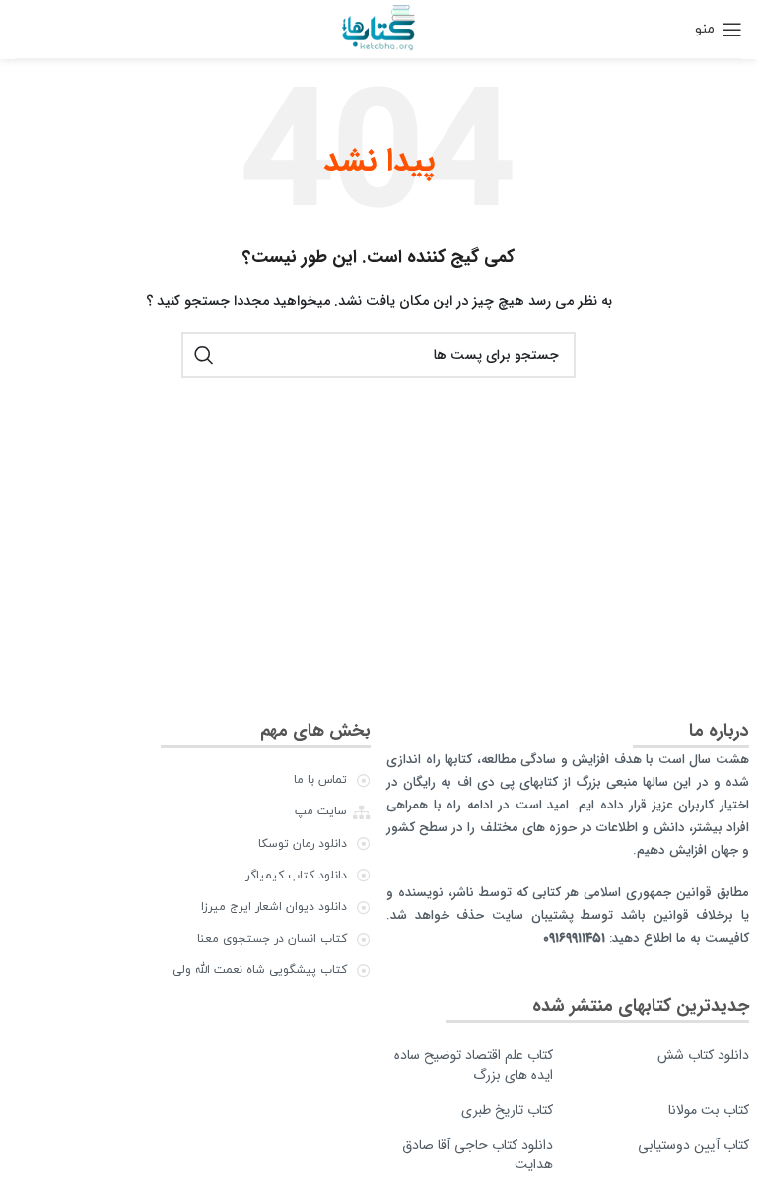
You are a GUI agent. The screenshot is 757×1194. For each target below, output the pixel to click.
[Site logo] (378, 28)
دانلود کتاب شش (703, 1055)
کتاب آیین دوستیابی (693, 1145)
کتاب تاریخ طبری (507, 1110)
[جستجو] (204, 355)
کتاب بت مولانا (708, 1110)
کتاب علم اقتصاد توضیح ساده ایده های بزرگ (473, 1065)
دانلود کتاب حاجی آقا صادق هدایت (477, 1154)
